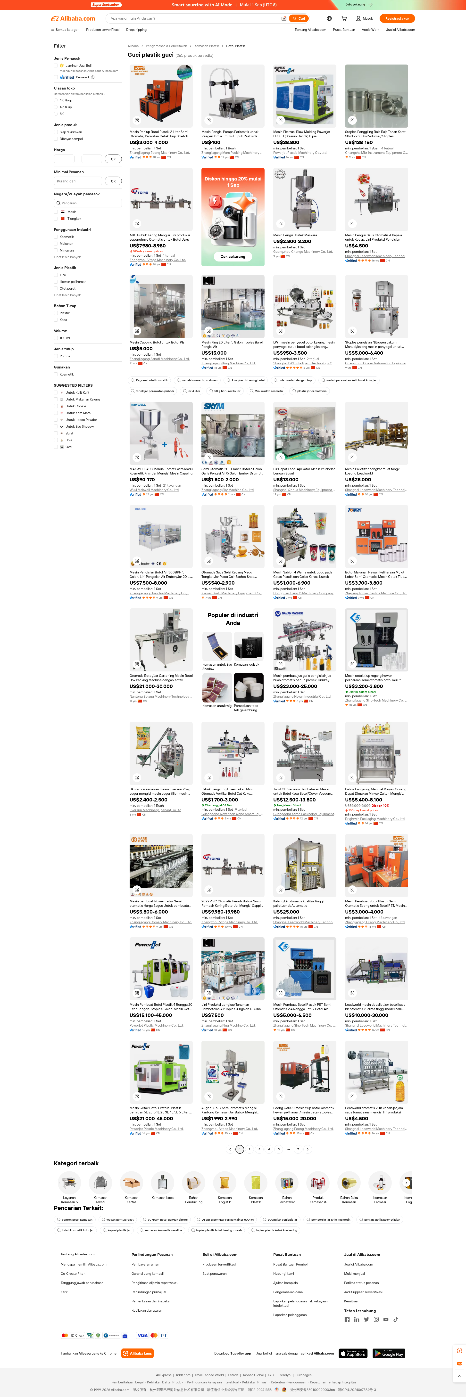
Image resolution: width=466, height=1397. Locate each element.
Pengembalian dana (288, 1292)
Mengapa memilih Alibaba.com (84, 1264)
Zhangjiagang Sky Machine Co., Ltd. (227, 490)
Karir (64, 1292)
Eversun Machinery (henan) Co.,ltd (155, 810)
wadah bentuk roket (120, 1219)
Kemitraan (351, 1301)
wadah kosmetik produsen (199, 380)
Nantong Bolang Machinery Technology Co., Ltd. (161, 696)
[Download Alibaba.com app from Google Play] (389, 1353)
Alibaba (133, 46)
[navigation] (88, 598)
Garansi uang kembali (148, 1273)
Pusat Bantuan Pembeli (290, 1264)
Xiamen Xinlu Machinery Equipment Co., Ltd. (233, 593)
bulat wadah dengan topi (295, 380)
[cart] (345, 19)
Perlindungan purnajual (149, 1292)
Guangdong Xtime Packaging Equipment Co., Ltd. (304, 814)
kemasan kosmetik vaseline (163, 1230)
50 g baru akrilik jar (227, 391)
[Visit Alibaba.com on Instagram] (376, 1319)
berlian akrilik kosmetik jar (382, 1219)
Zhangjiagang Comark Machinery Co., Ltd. (161, 922)
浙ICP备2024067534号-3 (357, 1390)
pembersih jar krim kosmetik (330, 1219)
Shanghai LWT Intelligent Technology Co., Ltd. (304, 363)
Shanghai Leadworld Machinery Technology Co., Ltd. (376, 256)
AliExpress (164, 1375)
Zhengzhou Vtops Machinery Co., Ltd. (158, 260)
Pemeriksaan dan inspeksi (151, 1301)
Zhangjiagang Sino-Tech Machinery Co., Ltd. (376, 700)
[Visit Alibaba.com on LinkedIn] (357, 1319)
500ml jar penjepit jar (282, 1219)
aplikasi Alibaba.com (317, 1353)
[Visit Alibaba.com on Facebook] (347, 1319)
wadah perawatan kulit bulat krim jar (351, 380)
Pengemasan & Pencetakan (166, 46)
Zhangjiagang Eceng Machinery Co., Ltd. (160, 153)
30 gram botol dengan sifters (168, 1219)
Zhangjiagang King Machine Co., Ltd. (228, 363)
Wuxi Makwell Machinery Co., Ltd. (154, 490)
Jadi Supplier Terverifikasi (363, 1292)
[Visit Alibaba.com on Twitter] (366, 1319)
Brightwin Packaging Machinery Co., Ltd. (375, 819)
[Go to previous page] (230, 1149)
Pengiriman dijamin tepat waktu (155, 1283)
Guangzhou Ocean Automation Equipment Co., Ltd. (376, 363)
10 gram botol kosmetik (152, 380)
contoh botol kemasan (77, 1219)
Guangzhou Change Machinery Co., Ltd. (303, 251)
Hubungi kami (283, 1273)
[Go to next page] (307, 1149)
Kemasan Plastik (206, 46)
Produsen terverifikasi (219, 1264)
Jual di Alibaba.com (358, 1264)
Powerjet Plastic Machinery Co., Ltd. (300, 153)
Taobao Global (253, 1375)
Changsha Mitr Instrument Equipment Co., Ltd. (376, 153)
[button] (284, 18)
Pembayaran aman (145, 1264)
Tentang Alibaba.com (77, 1254)
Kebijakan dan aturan (147, 1310)
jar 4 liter (194, 391)
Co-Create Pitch (73, 1273)
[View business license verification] (277, 1389)
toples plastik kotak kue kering (276, 1230)
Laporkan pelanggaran (290, 1315)
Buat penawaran (214, 1273)
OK (113, 159)
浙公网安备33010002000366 (312, 1390)
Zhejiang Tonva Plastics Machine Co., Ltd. (376, 593)
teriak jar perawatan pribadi (155, 391)
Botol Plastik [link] (235, 46)
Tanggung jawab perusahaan (82, 1283)
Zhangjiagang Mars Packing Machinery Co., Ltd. (233, 153)
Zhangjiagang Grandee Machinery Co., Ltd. (161, 593)
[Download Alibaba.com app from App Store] (353, 1353)
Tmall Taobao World (209, 1375)
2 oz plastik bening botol (248, 380)
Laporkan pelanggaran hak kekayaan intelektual (300, 1303)
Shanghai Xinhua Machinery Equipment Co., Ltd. (304, 490)
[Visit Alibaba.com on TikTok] (396, 1319)
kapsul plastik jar (119, 1230)
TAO (271, 1375)
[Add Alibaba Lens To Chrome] (137, 1353)
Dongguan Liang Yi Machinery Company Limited (304, 593)
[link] (459, 1351)
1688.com (183, 1375)
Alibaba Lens (89, 1353)
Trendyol (284, 1375)
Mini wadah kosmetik (269, 391)
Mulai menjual (354, 1273)
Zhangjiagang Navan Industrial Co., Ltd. (302, 696)
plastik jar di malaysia (312, 391)
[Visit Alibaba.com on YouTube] (386, 1319)
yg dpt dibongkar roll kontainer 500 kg (228, 1219)
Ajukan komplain (285, 1283)
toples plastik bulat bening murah (219, 1230)
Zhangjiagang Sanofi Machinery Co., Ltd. (160, 359)
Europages (303, 1375)
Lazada (233, 1375)
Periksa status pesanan (361, 1283)
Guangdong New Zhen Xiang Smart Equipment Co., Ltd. (233, 814)
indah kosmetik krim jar (78, 1230)
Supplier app (240, 1353)
